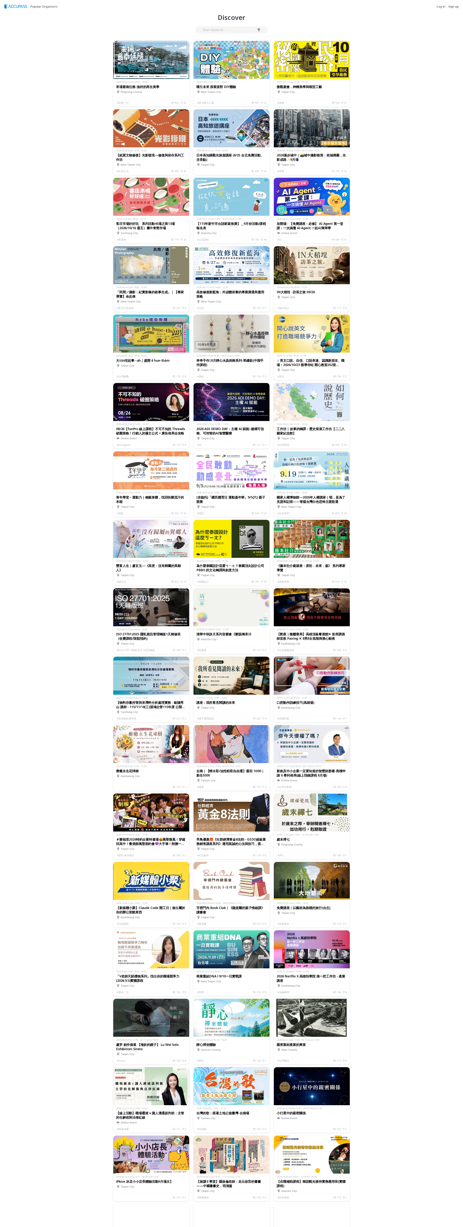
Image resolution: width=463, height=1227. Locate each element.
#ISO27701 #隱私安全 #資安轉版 (136, 650)
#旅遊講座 (283, 923)
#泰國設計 (203, 581)
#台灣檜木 (283, 1060)
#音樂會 (201, 650)
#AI (279, 239)
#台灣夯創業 (284, 787)
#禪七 (280, 855)
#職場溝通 (123, 1129)
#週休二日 (123, 992)
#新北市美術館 (125, 308)
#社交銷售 (203, 855)
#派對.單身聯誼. (126, 855)
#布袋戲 (201, 1129)
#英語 (280, 376)
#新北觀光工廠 (205, 102)
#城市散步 (283, 308)
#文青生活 (123, 171)
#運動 (120, 513)
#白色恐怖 (283, 513)
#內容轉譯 (283, 445)
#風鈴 (200, 376)
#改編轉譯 (283, 992)
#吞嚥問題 (283, 718)
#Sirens (121, 1060)
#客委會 (121, 239)
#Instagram (124, 445)
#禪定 (200, 1060)
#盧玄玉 (121, 581)
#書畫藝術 (203, 1197)
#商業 (200, 992)
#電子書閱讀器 (205, 718)
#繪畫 (200, 787)
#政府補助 (283, 1197)
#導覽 (280, 171)
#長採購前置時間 (126, 718)
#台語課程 (203, 239)
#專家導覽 (283, 581)
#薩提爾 (201, 923)
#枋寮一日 (123, 102)
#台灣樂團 (123, 376)
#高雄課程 (123, 923)
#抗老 (200, 308)
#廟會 (280, 102)
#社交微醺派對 (285, 650)
